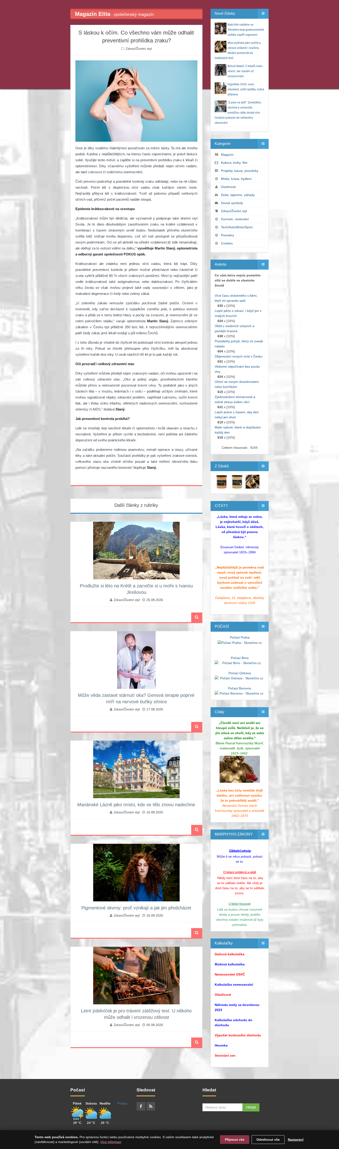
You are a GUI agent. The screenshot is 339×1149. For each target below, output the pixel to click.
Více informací (110, 1142)
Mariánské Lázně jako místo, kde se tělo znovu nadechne (136, 804)
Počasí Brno (240, 658)
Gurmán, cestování (235, 219)
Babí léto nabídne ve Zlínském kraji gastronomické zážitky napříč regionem (246, 29)
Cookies (227, 243)
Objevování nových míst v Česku (238, 356)
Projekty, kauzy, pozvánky (239, 171)
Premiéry (227, 235)
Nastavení (295, 1139)
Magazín (227, 154)
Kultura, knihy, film (234, 162)
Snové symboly (232, 203)
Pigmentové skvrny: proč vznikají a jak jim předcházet (136, 907)
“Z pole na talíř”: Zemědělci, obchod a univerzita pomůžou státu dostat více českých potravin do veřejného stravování (238, 112)
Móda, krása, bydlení (236, 179)
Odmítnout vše (268, 1139)
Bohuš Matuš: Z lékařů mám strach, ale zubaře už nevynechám (245, 71)
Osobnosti (228, 187)
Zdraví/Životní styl (139, 48)
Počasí (122, 1103)
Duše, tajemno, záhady (238, 195)
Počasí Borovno (239, 688)
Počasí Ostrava (240, 673)
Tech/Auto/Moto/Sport (237, 227)
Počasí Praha (240, 637)
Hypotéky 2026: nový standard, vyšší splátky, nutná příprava (246, 89)
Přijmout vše (234, 1139)
